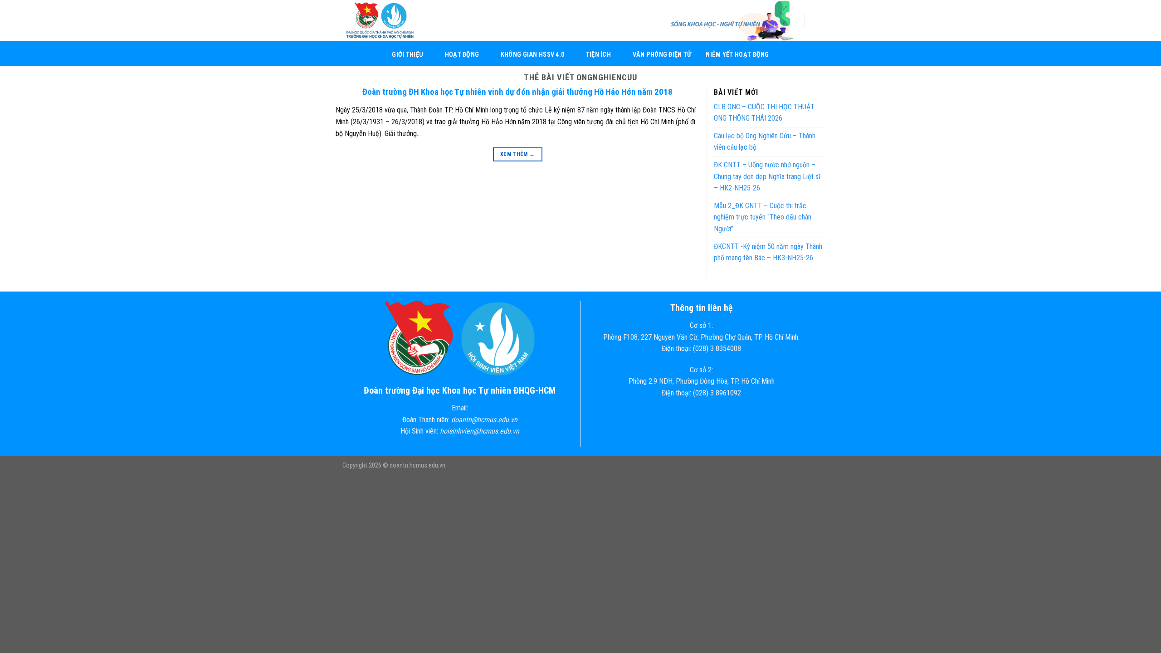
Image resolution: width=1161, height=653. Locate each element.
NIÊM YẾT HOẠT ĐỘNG (737, 54)
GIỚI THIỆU (407, 54)
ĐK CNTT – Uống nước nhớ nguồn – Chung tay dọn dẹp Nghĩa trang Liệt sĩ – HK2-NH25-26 (767, 176)
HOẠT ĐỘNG (462, 54)
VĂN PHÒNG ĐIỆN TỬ (662, 54)
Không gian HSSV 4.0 (532, 54)
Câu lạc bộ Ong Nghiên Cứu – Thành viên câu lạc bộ (764, 142)
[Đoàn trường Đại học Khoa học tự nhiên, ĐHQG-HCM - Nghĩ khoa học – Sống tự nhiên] (387, 20)
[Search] (815, 20)
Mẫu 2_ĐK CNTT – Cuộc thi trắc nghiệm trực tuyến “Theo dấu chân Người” (762, 217)
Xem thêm (517, 154)
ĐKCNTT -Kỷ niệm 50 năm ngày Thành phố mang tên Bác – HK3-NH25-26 (768, 252)
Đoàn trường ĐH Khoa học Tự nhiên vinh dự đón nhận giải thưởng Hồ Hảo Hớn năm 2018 (517, 92)
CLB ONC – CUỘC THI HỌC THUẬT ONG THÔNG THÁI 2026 (764, 112)
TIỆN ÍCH (598, 54)
